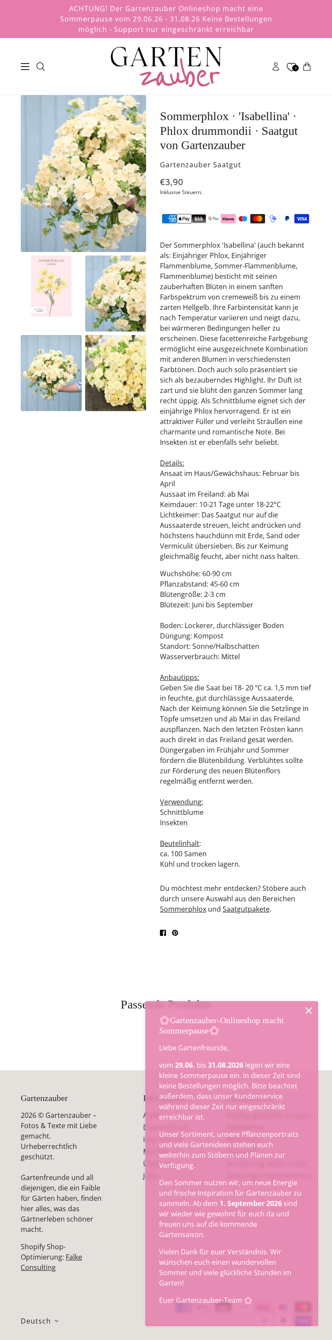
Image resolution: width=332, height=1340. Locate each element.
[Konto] (275, 66)
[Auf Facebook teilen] (163, 933)
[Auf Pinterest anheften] (175, 933)
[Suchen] (40, 66)
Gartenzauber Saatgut (200, 164)
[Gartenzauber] (166, 66)
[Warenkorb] (307, 66)
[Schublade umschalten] (25, 66)
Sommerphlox (183, 909)
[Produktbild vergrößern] (83, 173)
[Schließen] (308, 1010)
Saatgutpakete (246, 909)
